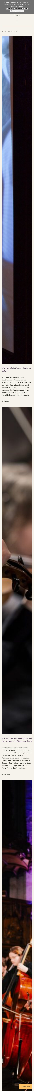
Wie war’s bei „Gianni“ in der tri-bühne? (17, 369)
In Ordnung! (9, 8)
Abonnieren (25, 1087)
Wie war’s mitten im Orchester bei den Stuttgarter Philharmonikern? (17, 740)
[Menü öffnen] (17, 21)
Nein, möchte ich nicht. (21, 8)
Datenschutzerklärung (17, 11)
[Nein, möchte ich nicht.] (32, 7)
